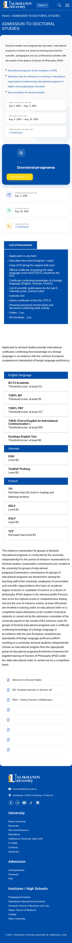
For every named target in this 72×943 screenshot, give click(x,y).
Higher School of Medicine (22, 910)
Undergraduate (16, 870)
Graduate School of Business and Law (28, 905)
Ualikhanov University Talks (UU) (25, 838)
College (12, 914)
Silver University (16, 918)
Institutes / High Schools (28, 888)
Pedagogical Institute (19, 897)
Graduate (13, 874)
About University (17, 821)
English (41, 5)
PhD (10, 878)
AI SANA (12, 843)
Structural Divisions (18, 830)
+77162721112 (16, 133)
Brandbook (14, 834)
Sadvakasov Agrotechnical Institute (26, 901)
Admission (16, 861)
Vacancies (13, 851)
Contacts (13, 847)
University (16, 813)
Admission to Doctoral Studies (27, 680)
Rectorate (13, 825)
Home (5, 15)
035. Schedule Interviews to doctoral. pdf (32, 690)
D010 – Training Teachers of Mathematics (32, 700)
